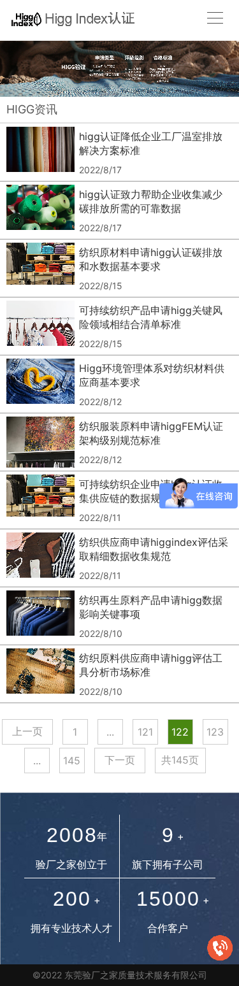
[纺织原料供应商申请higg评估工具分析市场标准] (40, 673)
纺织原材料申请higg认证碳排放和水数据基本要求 (150, 259)
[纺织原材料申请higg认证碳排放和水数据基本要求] (40, 268)
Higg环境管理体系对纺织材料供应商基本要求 (151, 375)
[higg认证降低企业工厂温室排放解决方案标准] (40, 152)
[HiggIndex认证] (69, 17)
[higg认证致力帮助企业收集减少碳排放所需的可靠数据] (40, 210)
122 (180, 731)
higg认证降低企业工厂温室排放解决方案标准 (150, 143)
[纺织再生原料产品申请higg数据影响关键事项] (40, 615)
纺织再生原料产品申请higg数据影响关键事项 (150, 607)
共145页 (180, 760)
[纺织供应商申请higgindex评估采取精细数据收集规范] (40, 557)
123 (215, 731)
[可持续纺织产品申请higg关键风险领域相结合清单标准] (40, 326)
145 (71, 760)
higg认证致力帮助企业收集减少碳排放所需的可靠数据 (150, 201)
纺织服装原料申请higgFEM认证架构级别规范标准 (151, 433)
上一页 (27, 731)
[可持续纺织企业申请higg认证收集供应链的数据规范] (40, 500)
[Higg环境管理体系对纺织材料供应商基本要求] (40, 384)
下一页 (120, 760)
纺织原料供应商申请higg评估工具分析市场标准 (150, 665)
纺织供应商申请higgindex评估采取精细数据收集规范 (153, 549)
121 (145, 731)
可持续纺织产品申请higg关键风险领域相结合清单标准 (150, 317)
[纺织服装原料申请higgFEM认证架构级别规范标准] (40, 442)
